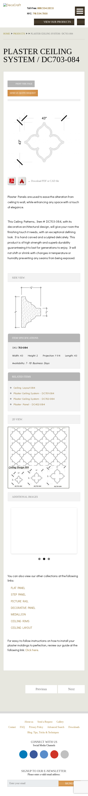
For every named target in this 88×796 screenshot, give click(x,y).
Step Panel (18, 594)
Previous (18, 534)
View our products (57, 21)
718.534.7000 (40, 13)
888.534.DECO (45, 8)
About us (28, 722)
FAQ (22, 727)
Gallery (60, 722)
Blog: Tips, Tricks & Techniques (43, 732)
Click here (31, 650)
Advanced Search (55, 727)
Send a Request (44, 722)
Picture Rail (19, 601)
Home (6, 33)
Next (71, 534)
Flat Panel (18, 588)
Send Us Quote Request (23, 93)
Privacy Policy (36, 727)
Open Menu (80, 11)
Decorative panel (23, 608)
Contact (12, 727)
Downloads (74, 727)
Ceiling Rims (20, 621)
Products (19, 33)
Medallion (18, 614)
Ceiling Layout (21, 628)
